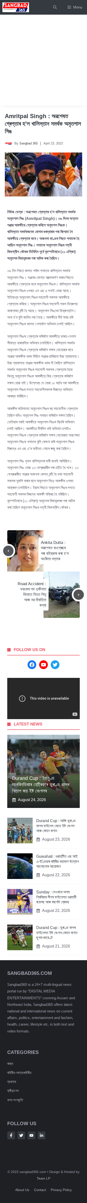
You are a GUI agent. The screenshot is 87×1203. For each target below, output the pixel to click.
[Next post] (79, 595)
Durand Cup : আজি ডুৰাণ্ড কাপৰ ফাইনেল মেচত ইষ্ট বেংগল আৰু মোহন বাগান (56, 826)
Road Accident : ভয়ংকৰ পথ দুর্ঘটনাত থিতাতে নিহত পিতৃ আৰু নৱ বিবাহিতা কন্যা (32, 594)
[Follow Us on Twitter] (21, 1135)
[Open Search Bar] (55, 7)
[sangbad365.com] (15, 7)
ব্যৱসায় (11, 1082)
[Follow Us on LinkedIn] (41, 1135)
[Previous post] (8, 551)
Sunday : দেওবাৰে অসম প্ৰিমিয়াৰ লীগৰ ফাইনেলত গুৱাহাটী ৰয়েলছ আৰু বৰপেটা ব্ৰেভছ (56, 897)
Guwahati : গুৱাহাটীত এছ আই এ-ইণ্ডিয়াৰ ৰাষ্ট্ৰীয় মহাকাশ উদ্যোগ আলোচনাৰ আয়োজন (57, 861)
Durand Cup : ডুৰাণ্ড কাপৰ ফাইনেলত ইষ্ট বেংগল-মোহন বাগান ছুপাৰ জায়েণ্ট (56, 933)
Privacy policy (61, 1190)
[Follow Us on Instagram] (31, 1135)
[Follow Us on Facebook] (11, 1135)
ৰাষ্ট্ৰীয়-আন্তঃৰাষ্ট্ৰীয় (19, 1072)
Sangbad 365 (28, 143)
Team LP (43, 1178)
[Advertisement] (43, 61)
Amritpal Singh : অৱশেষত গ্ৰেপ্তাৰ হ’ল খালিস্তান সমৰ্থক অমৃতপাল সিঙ (43, 123)
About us (22, 1190)
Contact (40, 1190)
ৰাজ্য (10, 1063)
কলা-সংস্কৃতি (15, 1100)
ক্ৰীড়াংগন (13, 1091)
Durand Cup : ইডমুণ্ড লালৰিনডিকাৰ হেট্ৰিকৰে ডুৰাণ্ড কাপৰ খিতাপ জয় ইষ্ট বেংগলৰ (40, 784)
